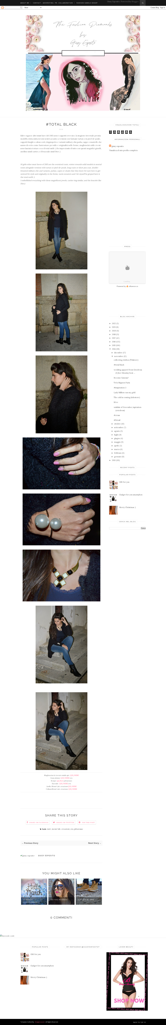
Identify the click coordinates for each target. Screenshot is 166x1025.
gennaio (117, 456)
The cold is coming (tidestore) (127, 397)
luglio (116, 435)
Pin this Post (88, 822)
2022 (114, 323)
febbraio (118, 453)
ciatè (49, 829)
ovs (71, 829)
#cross (117, 415)
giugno (117, 438)
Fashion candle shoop (87, 3)
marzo (117, 449)
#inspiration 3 (120, 388)
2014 (114, 349)
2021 (114, 327)
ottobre (117, 424)
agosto (117, 431)
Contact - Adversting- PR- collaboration (53, 3)
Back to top (138, 1022)
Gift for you (124, 482)
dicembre (118, 352)
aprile (116, 446)
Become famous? (121, 378)
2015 (114, 345)
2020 (114, 331)
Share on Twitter (65, 822)
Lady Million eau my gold (124, 392)
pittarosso (78, 829)
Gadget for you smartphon (130, 495)
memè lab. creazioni (61, 829)
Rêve (116, 402)
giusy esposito (46, 855)
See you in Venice (59, 900)
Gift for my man (86, 900)
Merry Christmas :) (127, 507)
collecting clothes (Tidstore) (126, 360)
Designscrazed (40, 1022)
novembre (118, 356)
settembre (118, 427)
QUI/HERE (74, 775)
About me (24, 3)
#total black (119, 365)
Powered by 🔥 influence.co (127, 286)
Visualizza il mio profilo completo (123, 150)
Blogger (135, 1)
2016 (114, 342)
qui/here (60, 781)
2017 (114, 338)
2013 (114, 460)
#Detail (117, 420)
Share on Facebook (38, 822)
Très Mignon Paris (122, 383)
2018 (114, 334)
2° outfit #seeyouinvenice (31, 901)
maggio (117, 442)
